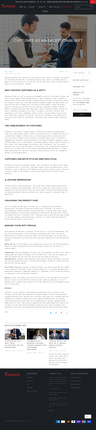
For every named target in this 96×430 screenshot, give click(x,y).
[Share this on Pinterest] (61, 313)
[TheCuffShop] (8, 5)
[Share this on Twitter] (51, 313)
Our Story (30, 377)
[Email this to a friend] (66, 313)
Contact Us (30, 380)
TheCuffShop (13, 421)
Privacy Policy (75, 377)
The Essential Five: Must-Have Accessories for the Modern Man (14, 344)
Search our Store (32, 391)
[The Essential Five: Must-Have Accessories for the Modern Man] (15, 334)
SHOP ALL (23, 7)
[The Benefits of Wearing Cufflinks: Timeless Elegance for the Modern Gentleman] (37, 334)
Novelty (42, 7)
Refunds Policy (75, 384)
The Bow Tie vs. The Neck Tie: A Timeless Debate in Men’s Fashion (57, 344)
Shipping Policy (76, 387)
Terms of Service (76, 380)
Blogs (45, 11)
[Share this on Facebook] (56, 313)
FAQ (28, 384)
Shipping (29, 387)
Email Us (51, 410)
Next (67, 71)
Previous (61, 71)
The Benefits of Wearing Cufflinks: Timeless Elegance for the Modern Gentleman (37, 345)
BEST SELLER (54, 7)
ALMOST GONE (66, 7)
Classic (32, 7)
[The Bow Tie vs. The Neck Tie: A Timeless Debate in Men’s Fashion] (59, 334)
